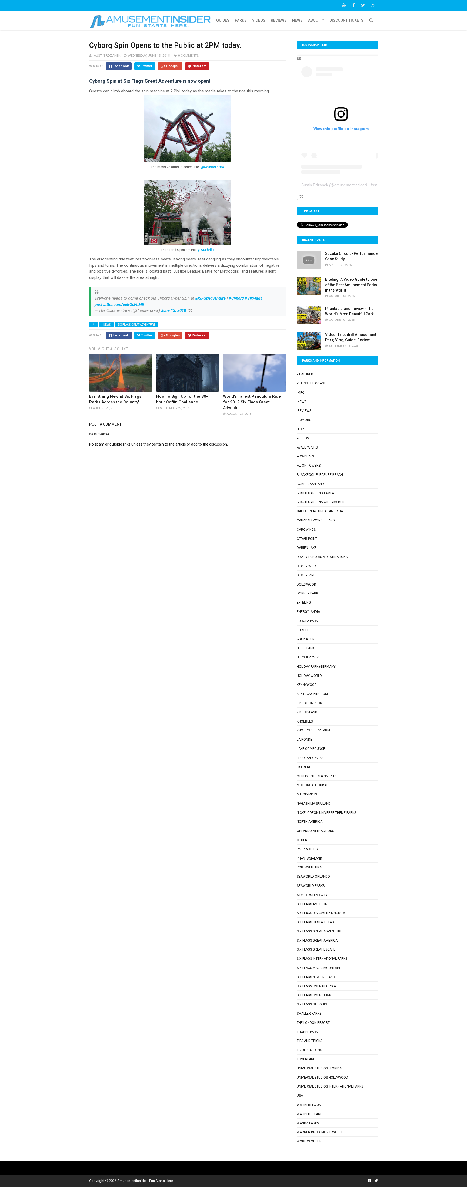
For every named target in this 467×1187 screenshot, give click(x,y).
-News (106, 324)
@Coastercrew (212, 167)
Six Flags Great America (317, 940)
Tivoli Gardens (309, 1050)
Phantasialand (309, 858)
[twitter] (363, 5)
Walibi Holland (309, 1114)
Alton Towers (309, 465)
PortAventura (309, 867)
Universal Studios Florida (319, 1068)
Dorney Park (307, 593)
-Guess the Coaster (313, 383)
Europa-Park (307, 621)
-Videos (303, 438)
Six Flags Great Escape (316, 949)
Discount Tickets (346, 20)
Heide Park (305, 648)
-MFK (300, 392)
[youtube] (344, 5)
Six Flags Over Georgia (316, 986)
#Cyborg (236, 298)
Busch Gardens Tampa (315, 493)
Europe (303, 630)
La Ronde (304, 739)
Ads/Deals (305, 456)
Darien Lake (306, 548)
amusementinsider (350, 185)
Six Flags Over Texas (314, 995)
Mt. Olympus (307, 794)
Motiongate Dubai (312, 785)
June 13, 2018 (173, 310)
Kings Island (307, 712)
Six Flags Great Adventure (136, 324)
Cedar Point (307, 539)
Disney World (308, 566)
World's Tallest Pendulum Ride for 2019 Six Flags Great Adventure (252, 402)
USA (300, 1096)
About (314, 20)
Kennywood (307, 685)
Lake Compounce (311, 749)
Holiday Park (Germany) (316, 666)
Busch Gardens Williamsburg (322, 502)
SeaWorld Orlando (313, 876)
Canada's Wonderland (316, 520)
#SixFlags (253, 298)
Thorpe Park (307, 1032)
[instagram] (372, 5)
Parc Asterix (308, 849)
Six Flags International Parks (322, 959)
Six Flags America (312, 904)
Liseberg (304, 767)
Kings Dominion (309, 703)
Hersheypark (308, 657)
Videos (258, 20)
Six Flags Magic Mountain (318, 968)
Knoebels (305, 721)
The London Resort (313, 1023)
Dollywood (306, 584)
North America (309, 822)
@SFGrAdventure (210, 298)
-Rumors (304, 420)
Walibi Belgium (309, 1105)
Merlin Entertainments (316, 776)
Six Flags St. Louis (312, 1004)
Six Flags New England (316, 977)
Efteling (304, 602)
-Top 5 (301, 429)
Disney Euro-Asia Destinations (322, 557)
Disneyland (306, 575)
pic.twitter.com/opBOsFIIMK (119, 304)
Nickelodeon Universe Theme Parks (326, 813)
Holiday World (309, 676)
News (297, 20)
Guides (222, 20)
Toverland (306, 1059)
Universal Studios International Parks (330, 1086)
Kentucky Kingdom (312, 694)
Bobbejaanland (310, 484)
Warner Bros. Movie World (320, 1132)
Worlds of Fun (309, 1141)
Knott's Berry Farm (313, 730)
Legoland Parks (310, 758)
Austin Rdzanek (314, 185)
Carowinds (306, 529)
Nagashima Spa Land (314, 803)
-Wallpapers (307, 447)
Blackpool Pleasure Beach (320, 475)
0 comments (188, 56)
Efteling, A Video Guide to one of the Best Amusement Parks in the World (351, 284)
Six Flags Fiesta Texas (315, 922)
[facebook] (353, 5)
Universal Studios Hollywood (322, 1077)
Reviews (279, 20)
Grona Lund (307, 639)
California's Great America (320, 511)
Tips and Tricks (309, 1041)
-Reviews (304, 411)
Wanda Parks (308, 1123)
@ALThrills (205, 250)
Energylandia (308, 612)
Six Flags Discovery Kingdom (321, 913)
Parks (241, 20)
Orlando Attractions (315, 831)
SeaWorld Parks (311, 886)
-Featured (305, 374)
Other (302, 840)
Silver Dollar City (312, 895)
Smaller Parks (309, 1013)
